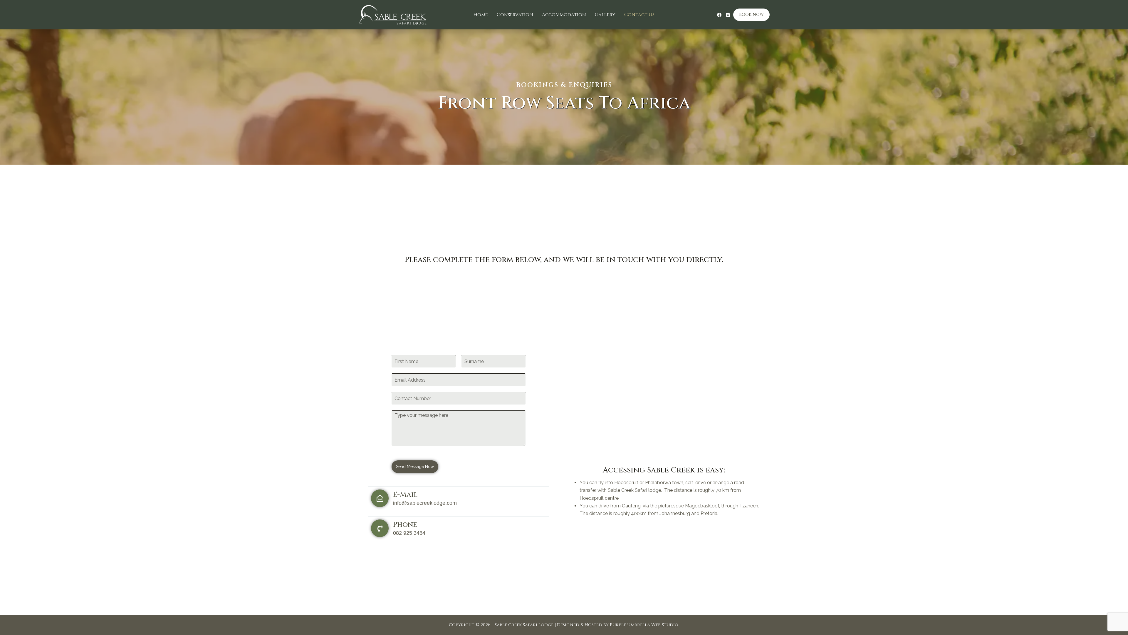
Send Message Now (415, 466)
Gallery (605, 14)
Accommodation (564, 14)
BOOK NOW (751, 14)
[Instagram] (728, 15)
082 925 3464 (409, 533)
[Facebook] (719, 15)
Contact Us (639, 14)
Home (481, 14)
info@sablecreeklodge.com (425, 503)
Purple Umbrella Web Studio (644, 625)
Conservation (515, 14)
